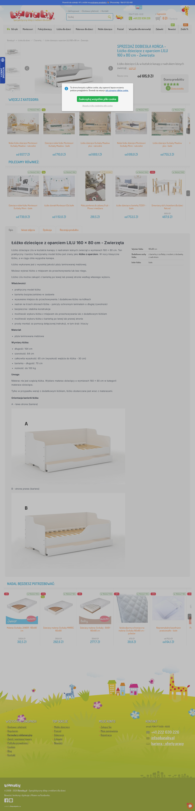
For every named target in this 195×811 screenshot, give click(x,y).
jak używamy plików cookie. (117, 90)
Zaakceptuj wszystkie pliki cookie (97, 99)
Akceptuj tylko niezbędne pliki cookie (97, 105)
